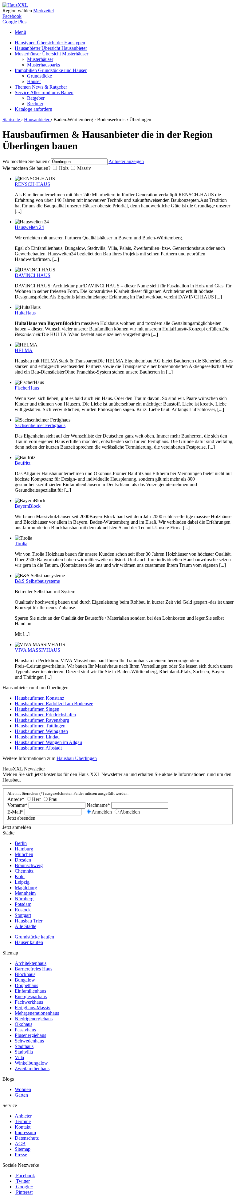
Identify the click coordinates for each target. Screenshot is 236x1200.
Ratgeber (36, 98)
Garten (21, 1095)
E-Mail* (15, 811)
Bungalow (25, 979)
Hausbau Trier (28, 920)
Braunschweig (29, 865)
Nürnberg (24, 898)
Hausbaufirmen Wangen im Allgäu (48, 742)
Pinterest (24, 1192)
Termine (23, 1121)
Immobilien (51, 70)
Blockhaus (25, 974)
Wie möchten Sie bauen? (26, 168)
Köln (20, 876)
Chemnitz (24, 871)
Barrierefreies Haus (33, 968)
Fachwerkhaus (29, 1002)
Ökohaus (23, 1024)
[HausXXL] (15, 5)
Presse (21, 1154)
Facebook (12, 16)
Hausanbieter (51, 48)
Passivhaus (25, 1029)
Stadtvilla (24, 1051)
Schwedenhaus (29, 1040)
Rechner (35, 103)
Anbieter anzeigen (126, 161)
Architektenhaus (30, 963)
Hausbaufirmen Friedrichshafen (45, 714)
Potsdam (23, 904)
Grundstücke (39, 75)
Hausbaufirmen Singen (37, 709)
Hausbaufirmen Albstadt (38, 747)
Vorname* (17, 805)
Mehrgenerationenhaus (37, 1013)
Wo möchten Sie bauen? (25, 161)
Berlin (21, 843)
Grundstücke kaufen (34, 936)
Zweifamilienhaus (32, 1068)
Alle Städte (25, 926)
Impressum (25, 1132)
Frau (53, 799)
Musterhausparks (43, 64)
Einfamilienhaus (30, 991)
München (24, 854)
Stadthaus (24, 1046)
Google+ (24, 1186)
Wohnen (23, 1089)
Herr (36, 799)
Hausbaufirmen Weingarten (41, 731)
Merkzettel (43, 10)
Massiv (84, 168)
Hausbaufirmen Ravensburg (42, 720)
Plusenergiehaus (30, 1035)
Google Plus (14, 21)
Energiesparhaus (31, 996)
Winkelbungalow (31, 1063)
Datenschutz (27, 1138)
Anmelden (102, 811)
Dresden (23, 859)
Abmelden (130, 811)
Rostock (23, 909)
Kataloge (33, 109)
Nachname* (98, 805)
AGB (20, 1143)
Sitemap (22, 1149)
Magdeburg (26, 887)
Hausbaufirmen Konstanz (39, 698)
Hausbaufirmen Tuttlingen (40, 725)
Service (44, 92)
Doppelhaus (26, 985)
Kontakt (22, 1127)
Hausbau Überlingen (77, 758)
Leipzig (22, 882)
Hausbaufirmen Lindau (37, 736)
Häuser (34, 81)
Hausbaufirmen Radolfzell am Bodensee (54, 703)
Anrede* (15, 799)
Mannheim (25, 893)
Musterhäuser (51, 53)
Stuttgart (23, 915)
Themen (41, 87)
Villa (19, 1057)
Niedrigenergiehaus (34, 1018)
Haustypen (50, 42)
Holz (64, 168)
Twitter (23, 1181)
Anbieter (23, 1115)
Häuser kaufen (29, 942)
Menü (20, 32)
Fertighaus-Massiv (32, 1007)
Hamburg (24, 848)
